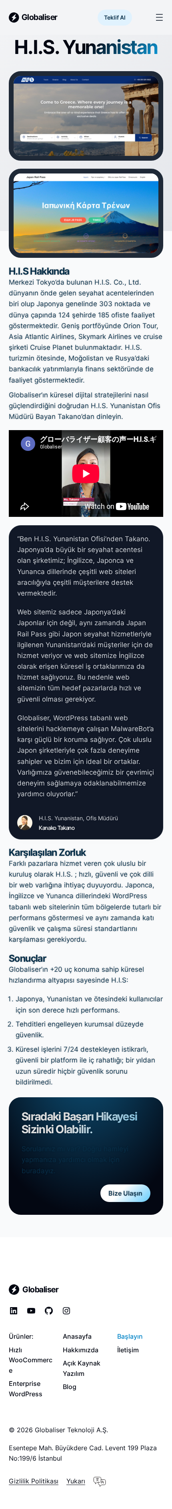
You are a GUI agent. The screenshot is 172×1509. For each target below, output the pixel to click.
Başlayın (130, 1336)
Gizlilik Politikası (33, 1481)
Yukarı (75, 1481)
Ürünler (20, 1336)
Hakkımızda (80, 1350)
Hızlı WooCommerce (30, 1360)
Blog (69, 1387)
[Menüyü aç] (159, 17)
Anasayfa (77, 1336)
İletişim (128, 1350)
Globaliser (40, 17)
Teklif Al (115, 17)
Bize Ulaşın (125, 1193)
